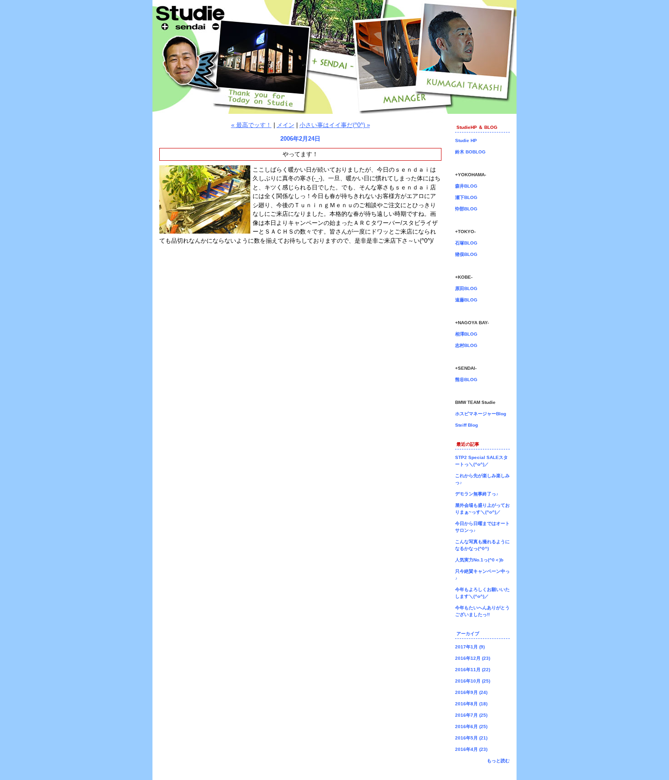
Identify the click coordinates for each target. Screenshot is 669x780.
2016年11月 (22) (472, 669)
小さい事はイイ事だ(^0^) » (334, 125)
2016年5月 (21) (471, 737)
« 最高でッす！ (251, 125)
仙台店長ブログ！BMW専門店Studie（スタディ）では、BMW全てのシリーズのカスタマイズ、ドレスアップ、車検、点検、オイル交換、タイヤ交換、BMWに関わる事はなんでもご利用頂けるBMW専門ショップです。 (334, 57)
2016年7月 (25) (471, 715)
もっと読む (498, 760)
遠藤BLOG (466, 299)
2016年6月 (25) (471, 726)
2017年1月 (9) (470, 646)
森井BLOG (466, 186)
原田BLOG (466, 288)
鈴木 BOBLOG (470, 151)
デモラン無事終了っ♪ (476, 493)
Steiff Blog (466, 425)
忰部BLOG (466, 208)
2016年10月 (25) (472, 680)
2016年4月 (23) (471, 749)
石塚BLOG (466, 242)
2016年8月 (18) (471, 703)
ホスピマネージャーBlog (480, 413)
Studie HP (466, 140)
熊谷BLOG (466, 379)
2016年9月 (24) (471, 692)
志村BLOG (466, 345)
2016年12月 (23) (472, 658)
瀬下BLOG (466, 197)
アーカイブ (467, 633)
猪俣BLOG (466, 254)
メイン (285, 125)
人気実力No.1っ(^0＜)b (479, 559)
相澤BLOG (466, 333)
